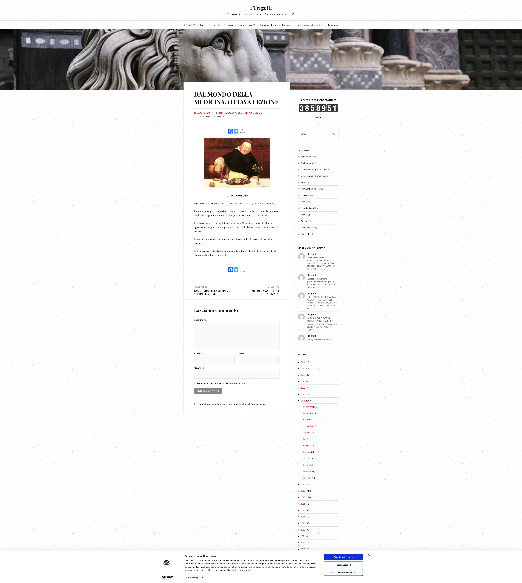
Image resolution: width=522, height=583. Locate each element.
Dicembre (308, 406)
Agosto (306, 432)
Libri (303, 201)
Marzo (306, 464)
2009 (302, 549)
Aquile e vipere (245, 24)
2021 (302, 394)
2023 (302, 381)
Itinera (203, 24)
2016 (302, 503)
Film (303, 182)
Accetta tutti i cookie (343, 557)
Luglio (306, 439)
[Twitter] (236, 130)
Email (243, 354)
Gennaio (307, 478)
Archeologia (307, 163)
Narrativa (286, 24)
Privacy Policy (238, 383)
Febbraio (307, 471)
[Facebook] (230, 130)
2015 (302, 510)
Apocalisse (306, 156)
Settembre (308, 426)
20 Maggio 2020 (202, 113)
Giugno (306, 445)
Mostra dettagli (192, 577)
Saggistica (217, 24)
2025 (302, 368)
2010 (302, 542)
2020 (303, 400)
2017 (302, 497)
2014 (302, 516)
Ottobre (307, 419)
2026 (302, 362)
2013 (302, 523)
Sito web (199, 368)
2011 (302, 536)
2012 (302, 529)
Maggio (307, 452)
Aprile (306, 458)
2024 (302, 374)
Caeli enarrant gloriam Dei (309, 24)
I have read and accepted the (222, 383)
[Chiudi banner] (369, 555)
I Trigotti (261, 7)
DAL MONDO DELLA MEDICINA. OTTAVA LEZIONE (236, 98)
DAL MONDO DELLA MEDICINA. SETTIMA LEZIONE (212, 292)
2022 (302, 387)
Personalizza (342, 565)
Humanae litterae (268, 24)
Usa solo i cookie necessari (343, 572)
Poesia (230, 24)
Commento (200, 320)
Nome (198, 354)
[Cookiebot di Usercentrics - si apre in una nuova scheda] (166, 578)
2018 (302, 490)
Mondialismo (307, 208)
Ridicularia (332, 24)
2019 (302, 484)
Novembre (308, 413)
